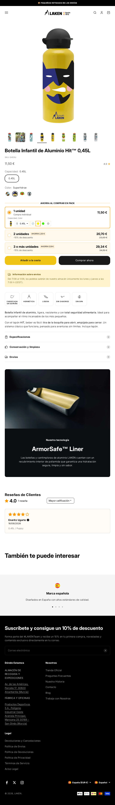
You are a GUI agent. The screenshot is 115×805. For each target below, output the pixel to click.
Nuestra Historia (55, 681)
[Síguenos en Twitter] (14, 783)
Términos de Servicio (17, 763)
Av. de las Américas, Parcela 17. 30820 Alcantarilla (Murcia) (16, 688)
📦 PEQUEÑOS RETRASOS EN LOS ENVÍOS (57, 3)
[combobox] (22, 223)
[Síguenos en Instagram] (22, 783)
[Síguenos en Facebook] (7, 783)
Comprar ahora (84, 260)
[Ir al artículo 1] (9, 137)
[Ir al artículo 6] (63, 137)
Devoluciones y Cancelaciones (22, 740)
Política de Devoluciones (19, 751)
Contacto (51, 687)
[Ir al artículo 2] (20, 137)
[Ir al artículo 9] (96, 137)
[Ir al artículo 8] (85, 137)
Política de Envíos (15, 746)
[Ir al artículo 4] (42, 137)
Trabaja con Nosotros (58, 698)
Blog (48, 692)
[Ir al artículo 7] (74, 137)
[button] (57, 212)
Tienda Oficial (54, 670)
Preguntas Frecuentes (58, 675)
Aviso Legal (11, 768)
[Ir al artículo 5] (53, 137)
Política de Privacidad (18, 757)
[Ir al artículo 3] (31, 137)
